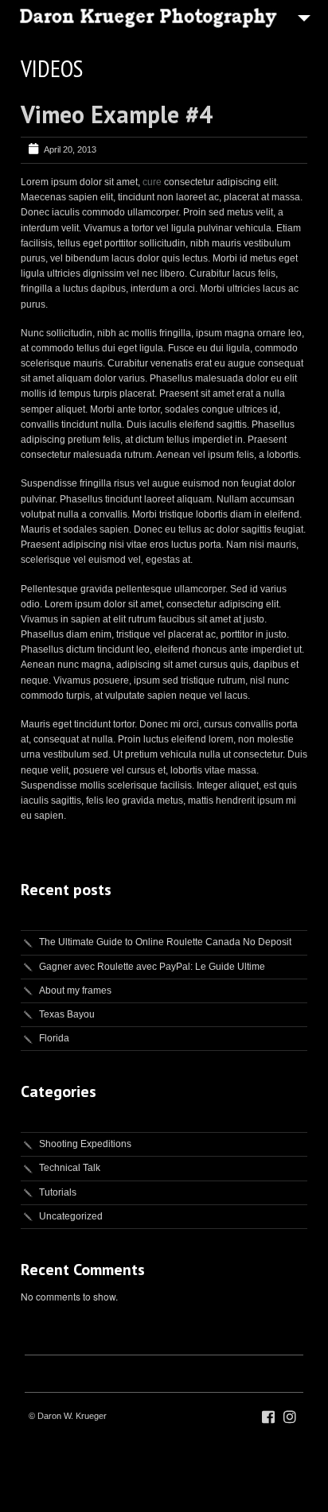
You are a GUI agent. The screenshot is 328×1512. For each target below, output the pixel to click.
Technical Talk (69, 1167)
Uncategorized (71, 1216)
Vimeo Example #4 (117, 114)
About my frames (75, 990)
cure (152, 182)
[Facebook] (268, 1417)
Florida (54, 1038)
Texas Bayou (67, 1014)
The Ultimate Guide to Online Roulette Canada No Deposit (165, 942)
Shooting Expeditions (85, 1144)
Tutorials (57, 1192)
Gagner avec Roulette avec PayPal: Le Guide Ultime (152, 966)
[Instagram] (289, 1417)
